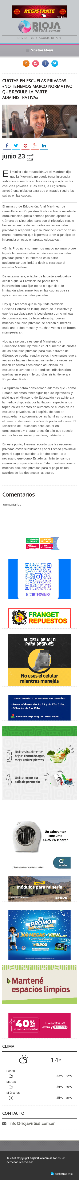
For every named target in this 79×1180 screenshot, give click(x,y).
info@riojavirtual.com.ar (32, 1123)
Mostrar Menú (42, 50)
